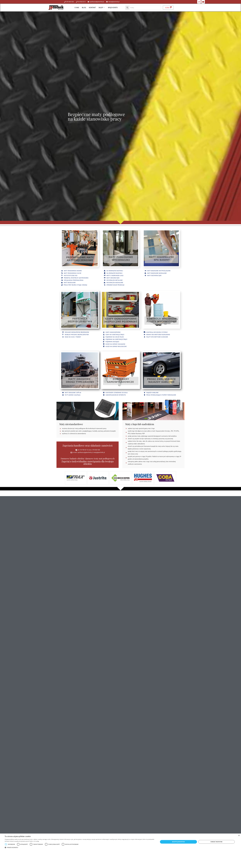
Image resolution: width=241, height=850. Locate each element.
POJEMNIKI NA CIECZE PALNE (115, 337)
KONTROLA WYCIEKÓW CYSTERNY (157, 332)
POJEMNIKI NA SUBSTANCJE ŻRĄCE (116, 339)
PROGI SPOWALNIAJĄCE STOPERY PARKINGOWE (161, 395)
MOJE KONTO (113, 7)
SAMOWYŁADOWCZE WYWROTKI (116, 395)
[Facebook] (199, 2)
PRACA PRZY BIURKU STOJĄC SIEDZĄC (75, 285)
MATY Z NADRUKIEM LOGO (114, 275)
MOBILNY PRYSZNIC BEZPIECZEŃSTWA (77, 334)
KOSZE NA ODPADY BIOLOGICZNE (116, 346)
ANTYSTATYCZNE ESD (70, 275)
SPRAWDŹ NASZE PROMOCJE (115, 285)
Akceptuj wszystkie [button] (178, 842)
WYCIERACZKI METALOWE (114, 280)
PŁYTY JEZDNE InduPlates (72, 395)
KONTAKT (92, 7)
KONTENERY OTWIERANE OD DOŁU (117, 392)
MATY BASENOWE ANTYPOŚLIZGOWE (158, 271)
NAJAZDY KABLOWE (152, 392)
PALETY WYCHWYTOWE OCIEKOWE (157, 337)
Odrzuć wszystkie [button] (216, 842)
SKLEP (101, 7)
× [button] (239, 835)
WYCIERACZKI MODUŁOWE (114, 282)
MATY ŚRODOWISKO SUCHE (72, 273)
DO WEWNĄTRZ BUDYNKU (114, 271)
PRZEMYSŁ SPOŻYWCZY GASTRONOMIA (76, 278)
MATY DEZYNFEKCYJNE (154, 275)
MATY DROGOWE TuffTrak (73, 392)
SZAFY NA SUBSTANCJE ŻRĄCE (115, 334)
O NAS (77, 7)
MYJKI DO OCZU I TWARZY (73, 337)
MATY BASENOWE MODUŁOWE (157, 273)
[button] (80, 848)
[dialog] (120, 842)
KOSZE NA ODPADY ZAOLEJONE (115, 344)
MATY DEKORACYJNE (112, 278)
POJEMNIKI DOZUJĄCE (112, 341)
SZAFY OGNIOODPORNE (113, 332)
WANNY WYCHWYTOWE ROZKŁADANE (158, 334)
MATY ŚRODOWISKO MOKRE (73, 271)
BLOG (84, 7)
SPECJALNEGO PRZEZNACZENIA (73, 280)
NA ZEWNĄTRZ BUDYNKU (114, 273)
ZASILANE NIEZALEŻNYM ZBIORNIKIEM (77, 332)
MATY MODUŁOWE (70, 282)
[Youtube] (203, 2)
